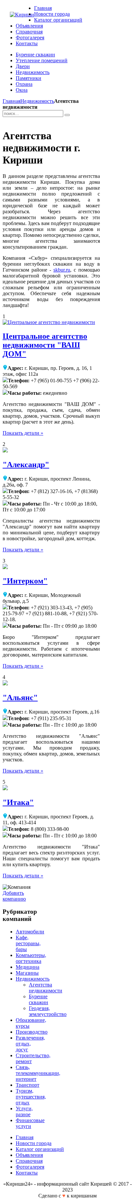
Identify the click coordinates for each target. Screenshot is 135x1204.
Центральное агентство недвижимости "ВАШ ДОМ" (45, 345)
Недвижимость (37, 101)
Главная (11, 101)
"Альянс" (20, 697)
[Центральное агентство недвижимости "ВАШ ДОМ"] (49, 322)
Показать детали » (23, 433)
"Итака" (18, 802)
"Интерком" (25, 581)
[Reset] (67, 115)
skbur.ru (61, 270)
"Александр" (26, 464)
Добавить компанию (14, 896)
